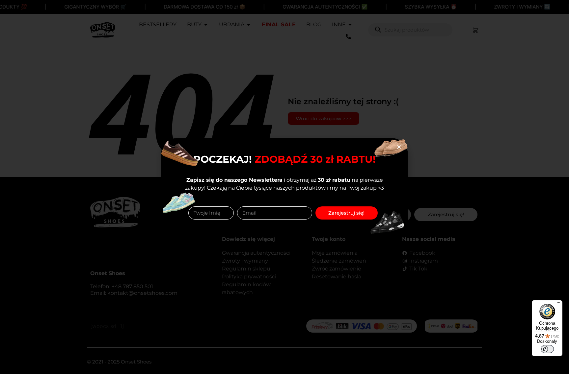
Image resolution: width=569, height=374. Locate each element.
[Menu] (558, 304)
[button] (398, 147)
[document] (284, 187)
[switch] (547, 349)
